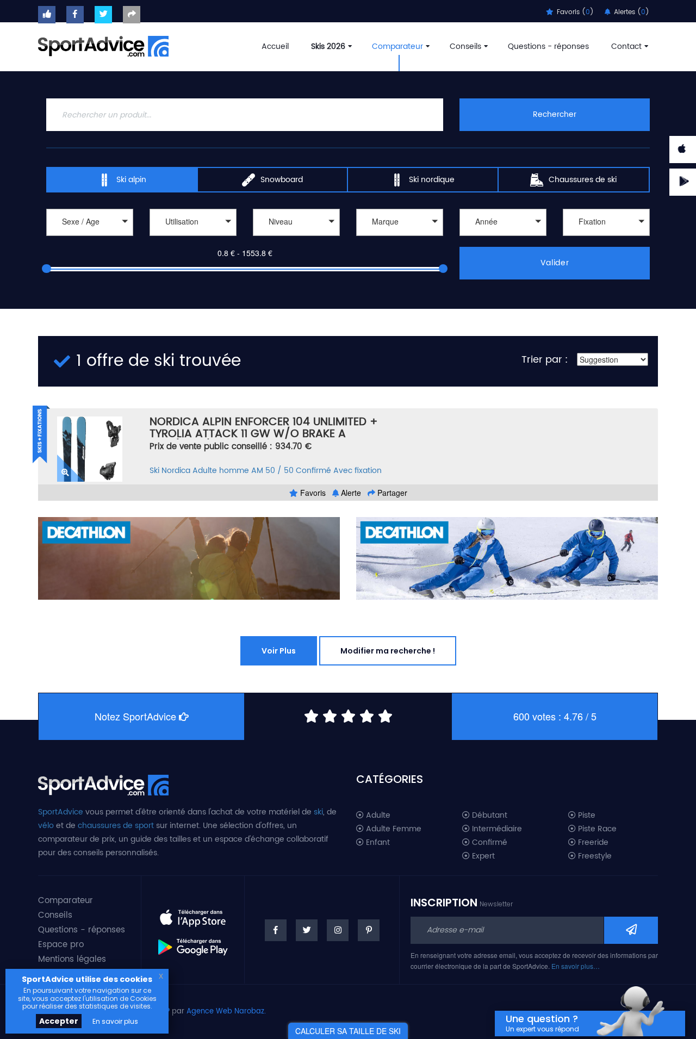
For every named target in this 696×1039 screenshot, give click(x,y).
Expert (482, 856)
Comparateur (397, 46)
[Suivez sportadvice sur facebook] (75, 14)
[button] (89, 222)
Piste (585, 815)
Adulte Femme (392, 829)
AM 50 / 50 (272, 470)
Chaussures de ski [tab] (583, 179)
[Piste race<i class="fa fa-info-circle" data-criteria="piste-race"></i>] (193, 237)
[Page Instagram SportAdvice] (338, 930)
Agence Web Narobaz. (226, 1011)
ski (318, 812)
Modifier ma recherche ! (387, 650)
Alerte (350, 492)
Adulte (377, 815)
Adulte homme (220, 470)
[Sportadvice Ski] (103, 45)
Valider (555, 263)
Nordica (175, 470)
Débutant (488, 815)
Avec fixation (357, 470)
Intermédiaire (496, 829)
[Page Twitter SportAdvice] (307, 930)
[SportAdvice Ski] (103, 783)
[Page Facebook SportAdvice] (276, 930)
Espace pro (61, 944)
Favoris (312, 492)
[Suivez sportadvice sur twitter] (103, 14)
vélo (46, 825)
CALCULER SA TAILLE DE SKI (348, 1030)
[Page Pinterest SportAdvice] (369, 930)
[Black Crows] (399, 237)
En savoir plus (115, 1021)
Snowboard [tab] (281, 179)
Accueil (275, 46)
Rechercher (554, 114)
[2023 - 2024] (502, 237)
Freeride (592, 842)
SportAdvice (60, 812)
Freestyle (594, 856)
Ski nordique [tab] (432, 179)
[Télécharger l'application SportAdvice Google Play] (192, 942)
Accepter (58, 1021)
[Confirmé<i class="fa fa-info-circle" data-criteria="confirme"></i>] (296, 237)
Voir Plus (279, 650)
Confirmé (313, 470)
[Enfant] (89, 237)
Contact (626, 46)
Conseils (465, 46)
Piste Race (596, 829)
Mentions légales (72, 959)
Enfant (377, 842)
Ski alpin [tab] (131, 179)
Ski (154, 470)
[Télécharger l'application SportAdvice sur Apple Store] (192, 913)
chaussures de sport (116, 825)
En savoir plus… (575, 965)
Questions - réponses (548, 46)
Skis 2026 (328, 46)
